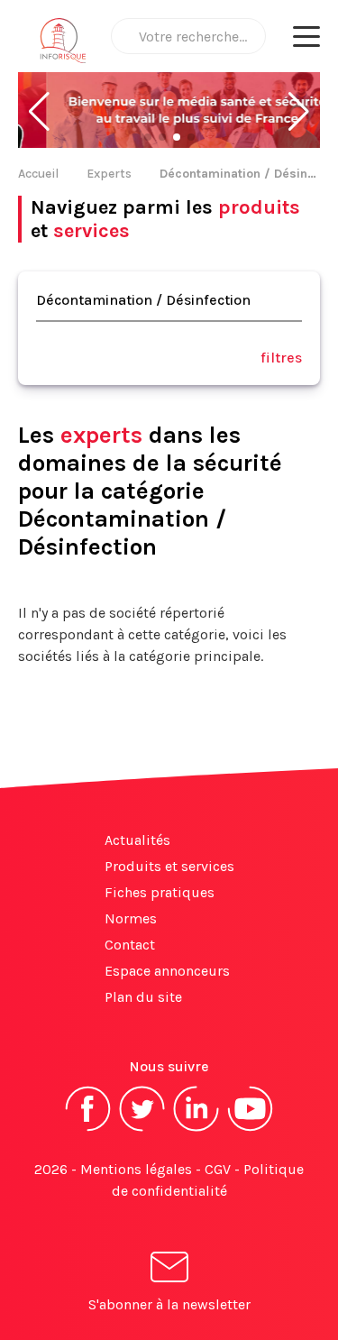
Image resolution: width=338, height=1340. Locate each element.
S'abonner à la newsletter (169, 1304)
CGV (218, 1169)
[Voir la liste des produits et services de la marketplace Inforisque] (169, 111)
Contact (130, 944)
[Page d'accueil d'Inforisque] (63, 45)
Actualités (137, 840)
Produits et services (169, 866)
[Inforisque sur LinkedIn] (196, 1129)
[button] (39, 112)
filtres (281, 357)
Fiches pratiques (160, 892)
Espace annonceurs (167, 970)
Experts (109, 173)
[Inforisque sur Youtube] (250, 1129)
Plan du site (143, 996)
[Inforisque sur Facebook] (88, 1129)
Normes (131, 918)
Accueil (38, 173)
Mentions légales (136, 1169)
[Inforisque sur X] (142, 1129)
